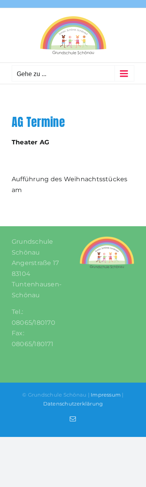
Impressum (106, 395)
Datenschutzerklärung (73, 403)
